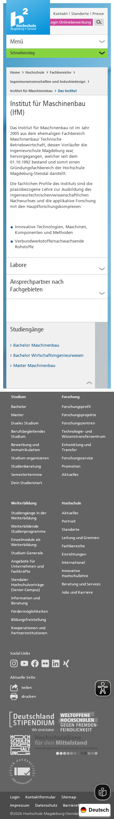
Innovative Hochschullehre (75, 573)
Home (15, 72)
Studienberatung (26, 466)
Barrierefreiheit (77, 805)
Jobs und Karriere (77, 592)
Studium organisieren (30, 458)
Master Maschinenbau (34, 365)
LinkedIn (57, 663)
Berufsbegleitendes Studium (28, 434)
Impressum (19, 805)
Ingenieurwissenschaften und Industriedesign (48, 82)
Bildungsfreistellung (28, 619)
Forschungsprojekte (79, 415)
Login (15, 797)
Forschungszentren (78, 423)
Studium (18, 397)
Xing (67, 663)
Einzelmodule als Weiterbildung (26, 542)
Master (17, 415)
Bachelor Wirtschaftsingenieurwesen (48, 355)
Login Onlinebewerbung (70, 22)
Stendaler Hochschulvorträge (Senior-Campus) (27, 584)
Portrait (69, 521)
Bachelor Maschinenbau (36, 345)
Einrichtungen (74, 554)
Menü (16, 41)
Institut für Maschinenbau (31, 91)
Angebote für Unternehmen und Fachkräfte (27, 566)
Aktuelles (70, 474)
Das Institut (67, 91)
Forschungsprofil (76, 406)
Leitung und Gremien (80, 538)
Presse (98, 13)
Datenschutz (46, 805)
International (73, 562)
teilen (27, 687)
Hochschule (34, 72)
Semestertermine (26, 474)
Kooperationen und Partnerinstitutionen (29, 630)
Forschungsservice (77, 458)
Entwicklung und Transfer (76, 447)
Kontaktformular (40, 797)
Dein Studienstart (26, 483)
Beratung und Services (81, 584)
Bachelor (18, 406)
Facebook (36, 663)
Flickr (46, 663)
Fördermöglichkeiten (29, 611)
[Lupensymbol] (99, 22)
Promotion (71, 466)
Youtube (26, 663)
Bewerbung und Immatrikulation (25, 447)
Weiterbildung (23, 503)
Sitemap (68, 797)
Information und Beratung (25, 600)
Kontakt (60, 13)
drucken (29, 696)
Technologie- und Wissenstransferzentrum (83, 434)
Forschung (70, 397)
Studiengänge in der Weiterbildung (29, 515)
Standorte (80, 13)
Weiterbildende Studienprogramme (28, 529)
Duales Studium (25, 423)
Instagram (15, 663)
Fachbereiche (60, 72)
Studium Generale (27, 553)
